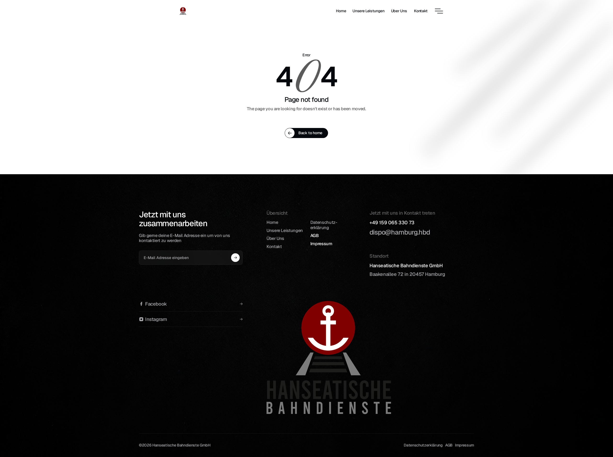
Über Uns (275, 238)
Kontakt (274, 246)
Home (272, 222)
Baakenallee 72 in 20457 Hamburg (407, 274)
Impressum (321, 243)
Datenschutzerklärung (423, 445)
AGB (314, 235)
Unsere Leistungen (285, 230)
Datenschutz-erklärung (323, 225)
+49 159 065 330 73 (391, 223)
